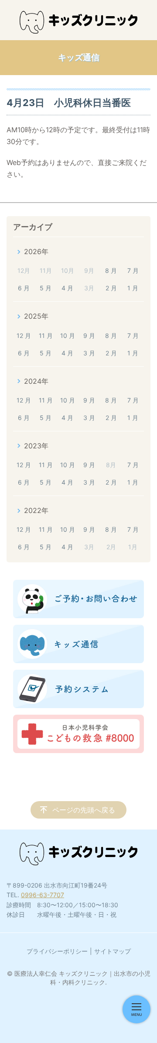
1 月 (132, 288)
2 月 (111, 288)
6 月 (24, 288)
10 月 (67, 335)
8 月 (111, 270)
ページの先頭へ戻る (83, 809)
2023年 (36, 445)
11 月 (46, 335)
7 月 (133, 270)
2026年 (36, 251)
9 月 (89, 335)
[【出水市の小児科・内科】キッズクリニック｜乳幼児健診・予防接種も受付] (78, 22)
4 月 (67, 288)
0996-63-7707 (42, 894)
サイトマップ (112, 951)
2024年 (36, 381)
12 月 (24, 335)
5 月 (45, 288)
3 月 (89, 353)
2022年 (36, 510)
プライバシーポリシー (57, 951)
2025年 (36, 316)
